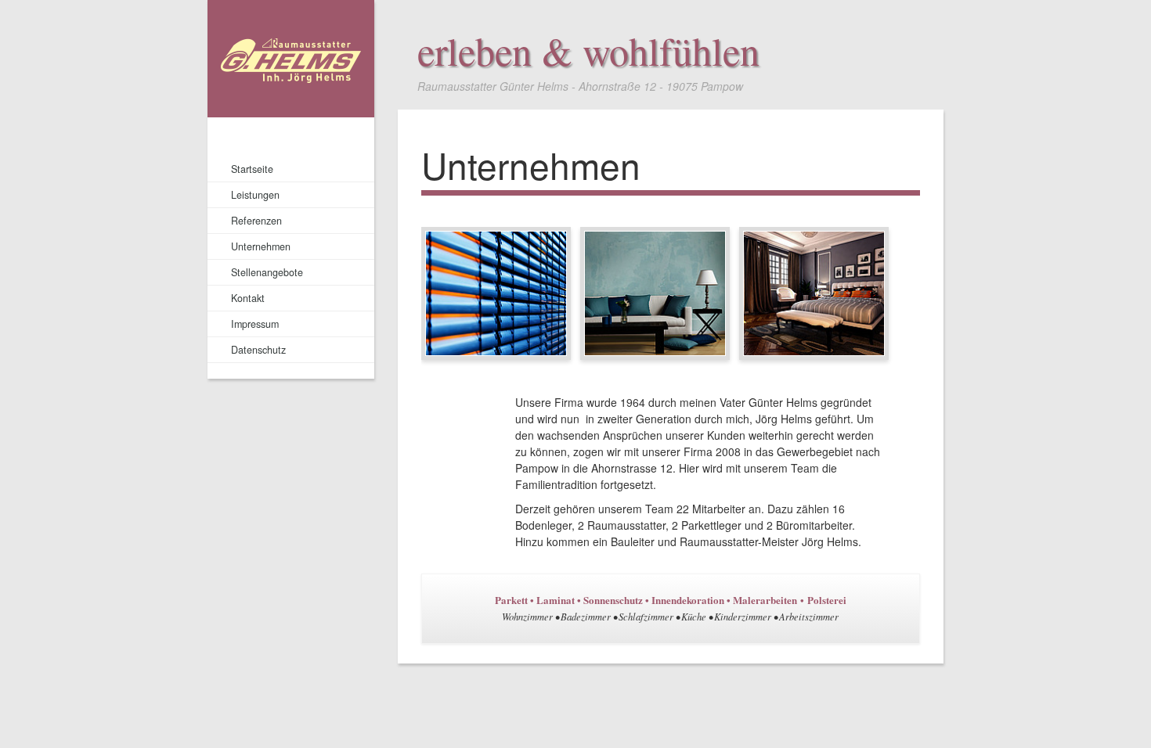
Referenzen (256, 221)
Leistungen (255, 195)
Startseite (252, 169)
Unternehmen (260, 246)
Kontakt (248, 298)
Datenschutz (258, 350)
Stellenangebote (267, 272)
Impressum (255, 324)
